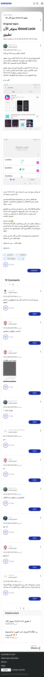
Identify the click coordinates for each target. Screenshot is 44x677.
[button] (37, 45)
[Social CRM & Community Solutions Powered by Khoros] (35, 647)
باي (23, 259)
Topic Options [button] (37, 20)
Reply (35, 314)
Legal (3, 666)
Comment (34, 271)
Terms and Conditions (9, 658)
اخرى (19, 50)
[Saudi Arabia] (6, 3)
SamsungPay (11, 259)
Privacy (4, 662)
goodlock (10, 255)
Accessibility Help (8, 654)
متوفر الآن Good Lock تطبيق (17, 621)
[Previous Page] (6, 284)
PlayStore (23, 255)
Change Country (18, 670)
